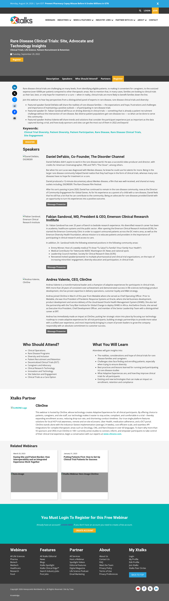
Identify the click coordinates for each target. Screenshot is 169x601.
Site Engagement (33, 135)
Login (131, 556)
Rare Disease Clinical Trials (126, 132)
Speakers (67, 78)
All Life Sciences (17, 556)
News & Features (82, 20)
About (141, 20)
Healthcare (15, 568)
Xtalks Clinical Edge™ (49, 568)
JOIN (155, 10)
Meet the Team (106, 565)
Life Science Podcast (79, 571)
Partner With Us (124, 20)
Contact (153, 20)
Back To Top (138, 574)
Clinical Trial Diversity (36, 132)
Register (17, 59)
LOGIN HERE (67, 524)
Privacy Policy (105, 568)
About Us (103, 556)
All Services (75, 556)
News (42, 559)
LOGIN (147, 10)
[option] (34, 475)
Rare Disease (102, 132)
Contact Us (104, 559)
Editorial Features (78, 565)
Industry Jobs (103, 20)
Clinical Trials (17, 50)
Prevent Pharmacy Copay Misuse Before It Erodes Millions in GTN (77, 3)
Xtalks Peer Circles (137, 568)
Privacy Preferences (108, 574)
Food (12, 574)
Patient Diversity (59, 132)
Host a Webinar (77, 559)
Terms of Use (105, 571)
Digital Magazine (77, 568)
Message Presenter (56, 204)
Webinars (50, 20)
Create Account (84, 530)
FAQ (101, 562)
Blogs (42, 562)
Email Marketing (77, 574)
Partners (105, 78)
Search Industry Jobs (49, 571)
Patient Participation (82, 132)
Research (14, 571)
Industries (63, 20)
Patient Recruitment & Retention (53, 50)
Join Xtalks (133, 565)
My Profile (133, 559)
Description (52, 78)
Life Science (30, 50)
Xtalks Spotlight (47, 565)
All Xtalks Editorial (48, 556)
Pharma (14, 559)
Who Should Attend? (86, 78)
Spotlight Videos (77, 562)
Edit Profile (134, 562)
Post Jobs (44, 574)
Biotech (13, 562)
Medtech (14, 565)
